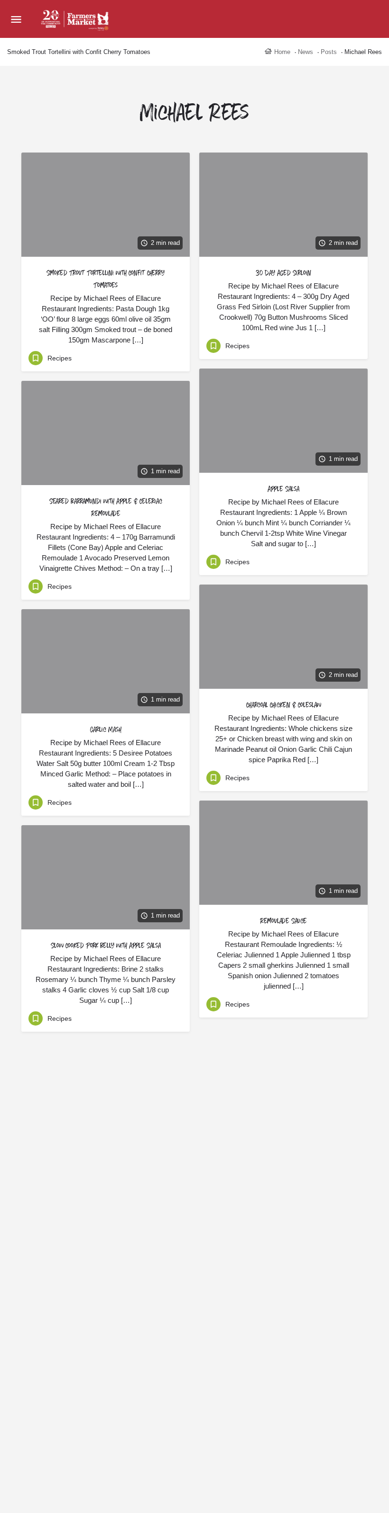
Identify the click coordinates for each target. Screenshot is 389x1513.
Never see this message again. (194, 840)
